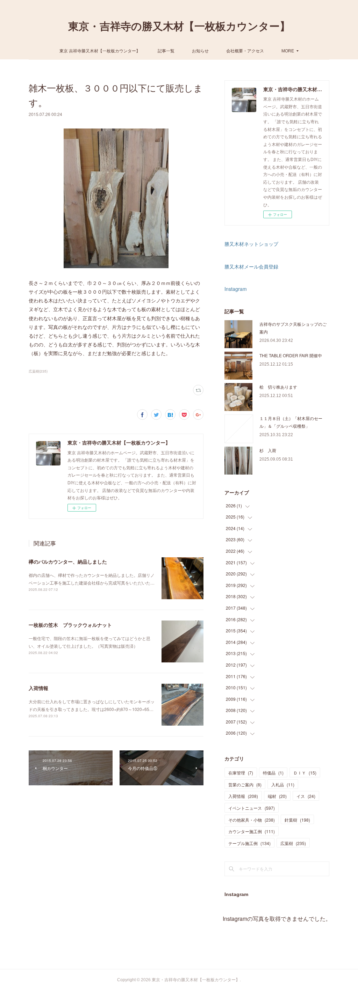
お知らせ (200, 50)
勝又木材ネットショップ (251, 243)
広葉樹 (293, 843)
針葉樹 (297, 820)
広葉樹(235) (38, 371)
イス (305, 796)
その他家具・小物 (251, 820)
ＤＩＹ (304, 773)
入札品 (282, 784)
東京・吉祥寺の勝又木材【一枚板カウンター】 (179, 26)
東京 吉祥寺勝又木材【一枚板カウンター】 (99, 50)
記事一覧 (166, 50)
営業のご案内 (245, 784)
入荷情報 (38, 687)
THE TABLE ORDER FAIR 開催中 (290, 355)
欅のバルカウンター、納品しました (68, 561)
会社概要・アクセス (245, 50)
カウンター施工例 (251, 831)
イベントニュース (251, 808)
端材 (277, 796)
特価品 (273, 773)
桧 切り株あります (278, 387)
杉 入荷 (267, 450)
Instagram (235, 288)
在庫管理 (240, 773)
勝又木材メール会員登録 (251, 266)
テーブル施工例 (249, 843)
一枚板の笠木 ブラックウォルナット (70, 624)
